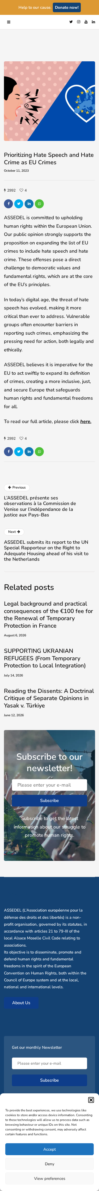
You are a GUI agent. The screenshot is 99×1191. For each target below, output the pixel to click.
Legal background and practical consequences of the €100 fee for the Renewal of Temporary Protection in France (48, 615)
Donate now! (67, 7)
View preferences (49, 1178)
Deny (49, 1164)
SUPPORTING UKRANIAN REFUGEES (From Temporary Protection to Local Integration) (45, 658)
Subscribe (49, 801)
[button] (91, 1100)
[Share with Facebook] (8, 203)
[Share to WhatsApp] (39, 203)
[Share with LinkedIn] (29, 203)
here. (85, 421)
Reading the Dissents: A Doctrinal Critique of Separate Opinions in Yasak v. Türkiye (49, 698)
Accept (49, 1149)
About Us (21, 1003)
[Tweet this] (18, 203)
